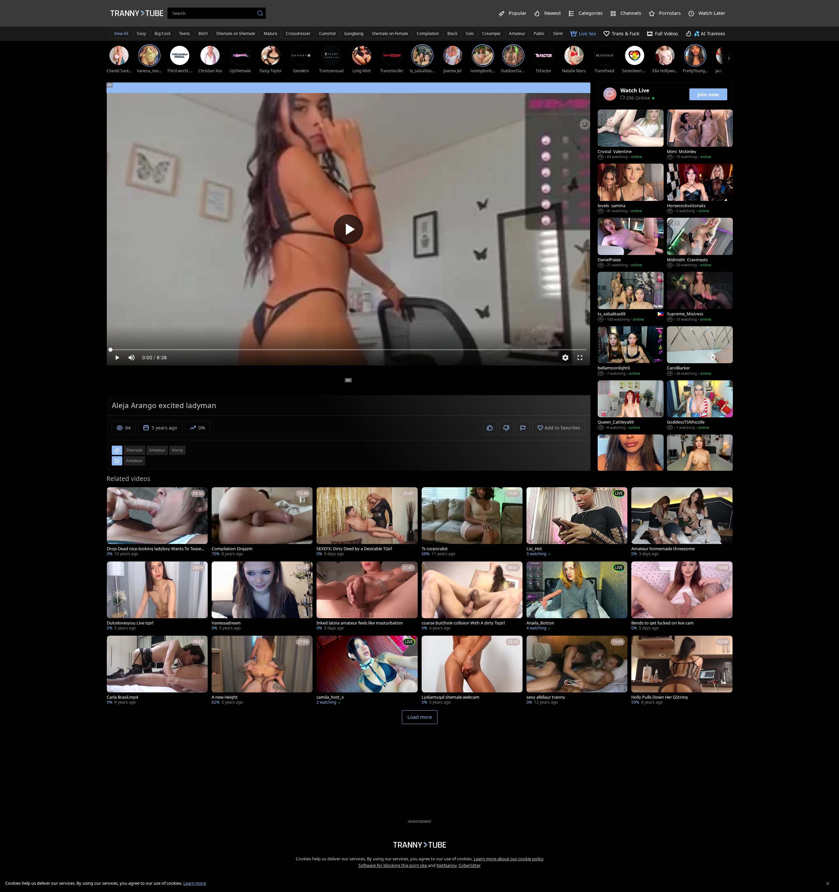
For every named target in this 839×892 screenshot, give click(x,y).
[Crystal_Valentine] (631, 135)
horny (177, 450)
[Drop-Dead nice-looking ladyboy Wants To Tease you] (157, 522)
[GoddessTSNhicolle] (700, 405)
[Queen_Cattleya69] (631, 405)
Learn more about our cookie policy (509, 859)
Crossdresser (298, 33)
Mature (270, 33)
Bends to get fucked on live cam (662, 623)
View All (121, 33)
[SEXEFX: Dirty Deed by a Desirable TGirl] (366, 522)
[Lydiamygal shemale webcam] (472, 671)
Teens (184, 33)
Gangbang (353, 33)
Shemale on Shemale (235, 33)
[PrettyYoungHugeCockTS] (631, 459)
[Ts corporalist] (472, 522)
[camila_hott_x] (366, 671)
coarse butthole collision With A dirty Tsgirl (463, 623)
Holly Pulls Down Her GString (659, 697)
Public (539, 33)
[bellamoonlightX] (631, 351)
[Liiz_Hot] (576, 522)
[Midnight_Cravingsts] (700, 243)
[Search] (260, 13)
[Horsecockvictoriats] (700, 189)
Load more (419, 717)
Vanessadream (226, 623)
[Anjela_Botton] (576, 596)
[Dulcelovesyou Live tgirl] (157, 596)
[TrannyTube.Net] (136, 13)
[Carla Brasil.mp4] (157, 671)
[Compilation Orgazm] (262, 522)
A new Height (225, 697)
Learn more (194, 883)
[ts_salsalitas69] (631, 297)
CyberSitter (470, 865)
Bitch (203, 33)
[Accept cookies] (828, 883)
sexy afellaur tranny (545, 697)
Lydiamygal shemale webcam (450, 697)
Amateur (517, 33)
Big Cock (162, 33)
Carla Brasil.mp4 (122, 697)
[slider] (348, 350)
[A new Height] (262, 671)
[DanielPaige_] (631, 243)
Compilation (428, 33)
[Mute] (131, 357)
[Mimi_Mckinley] (700, 135)
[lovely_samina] (631, 189)
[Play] (348, 229)
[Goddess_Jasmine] (700, 459)
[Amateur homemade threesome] (681, 522)
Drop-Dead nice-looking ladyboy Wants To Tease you (155, 549)
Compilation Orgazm (232, 549)
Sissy (141, 33)
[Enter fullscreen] (579, 357)
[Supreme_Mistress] (700, 297)
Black (452, 33)
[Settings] (565, 357)
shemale (134, 450)
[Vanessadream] (262, 596)
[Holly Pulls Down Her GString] (681, 671)
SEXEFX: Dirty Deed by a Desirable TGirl (354, 549)
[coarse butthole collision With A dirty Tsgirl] (472, 596)
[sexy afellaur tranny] (576, 671)
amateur (157, 450)
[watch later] (114, 495)
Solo (470, 33)
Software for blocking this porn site (393, 865)
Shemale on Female (390, 33)
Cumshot (327, 33)
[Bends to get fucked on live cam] (681, 596)
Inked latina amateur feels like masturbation (359, 623)
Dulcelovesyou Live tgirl (130, 623)
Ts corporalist (435, 549)
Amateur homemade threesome (663, 549)
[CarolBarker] (700, 351)
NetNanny (446, 865)
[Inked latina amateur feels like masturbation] (366, 596)
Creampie (491, 33)
